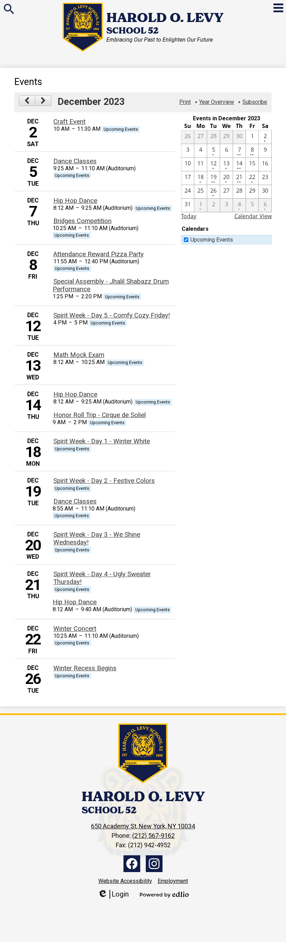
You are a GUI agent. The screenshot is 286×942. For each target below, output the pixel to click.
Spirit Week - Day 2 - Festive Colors (104, 481)
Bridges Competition (82, 221)
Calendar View (253, 216)
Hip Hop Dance (75, 201)
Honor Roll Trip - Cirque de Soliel (99, 415)
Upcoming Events (211, 239)
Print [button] (185, 102)
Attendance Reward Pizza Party (98, 254)
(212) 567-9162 (153, 835)
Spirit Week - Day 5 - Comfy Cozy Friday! (111, 315)
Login (113, 894)
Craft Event (69, 122)
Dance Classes (75, 161)
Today (188, 216)
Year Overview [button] (216, 102)
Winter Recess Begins (84, 668)
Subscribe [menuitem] (254, 102)
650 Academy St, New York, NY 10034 (143, 826)
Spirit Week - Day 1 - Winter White (101, 441)
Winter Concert (74, 629)
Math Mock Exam (78, 355)
